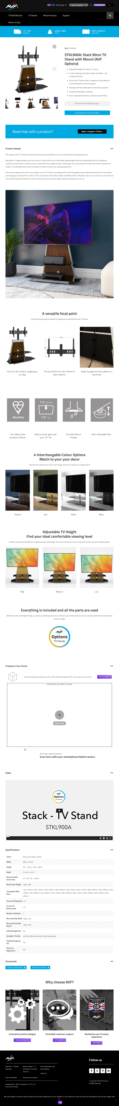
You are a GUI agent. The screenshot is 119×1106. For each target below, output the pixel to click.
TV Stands (32, 15)
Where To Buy (14, 22)
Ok (60, 1102)
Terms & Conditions (11, 1077)
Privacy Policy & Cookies (30, 1077)
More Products (49, 15)
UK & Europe (60, 5)
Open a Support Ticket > (92, 131)
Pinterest (103, 1070)
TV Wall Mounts (15, 15)
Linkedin (108, 1070)
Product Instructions (15, 967)
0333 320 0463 (13, 1087)
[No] (116, 1100)
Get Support (59, 1040)
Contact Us (43, 1073)
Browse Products (21, 1040)
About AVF (96, 1043)
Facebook (91, 1070)
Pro (109, 5)
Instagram (97, 1070)
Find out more (104, 677)
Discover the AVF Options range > (87, 103)
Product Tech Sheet (39, 967)
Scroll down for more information (87, 112)
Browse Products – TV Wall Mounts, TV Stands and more (30, 1069)
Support (66, 15)
